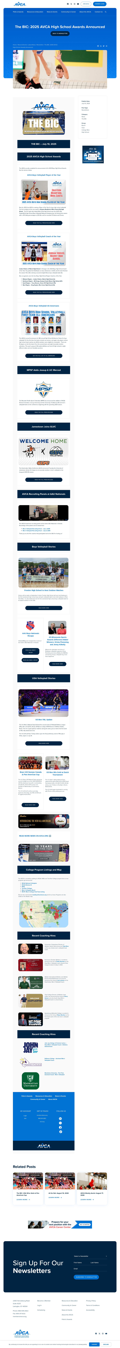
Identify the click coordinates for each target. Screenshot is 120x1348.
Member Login (99, 4)
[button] (105, 12)
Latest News (31, 45)
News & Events (52, 12)
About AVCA (52, 1099)
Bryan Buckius (61, 1015)
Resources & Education (35, 12)
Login (25, 1115)
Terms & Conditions (93, 1305)
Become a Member (44, 1301)
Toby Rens (66, 946)
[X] (60, 1123)
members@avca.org (42, 1115)
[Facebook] (60, 1127)
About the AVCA (85, 12)
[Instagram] (60, 1118)
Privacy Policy (91, 1301)
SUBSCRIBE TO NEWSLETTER (86, 1277)
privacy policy (83, 1344)
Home (15, 45)
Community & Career (68, 12)
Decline (106, 1344)
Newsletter (40, 45)
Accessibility (90, 1310)
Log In (39, 1305)
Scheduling (41, 1310)
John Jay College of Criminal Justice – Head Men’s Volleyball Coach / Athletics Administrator (56, 1044)
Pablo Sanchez (60, 961)
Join (25, 1118)
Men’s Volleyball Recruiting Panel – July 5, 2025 (36, 531)
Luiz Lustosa (60, 980)
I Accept (94, 1344)
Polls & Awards (18, 12)
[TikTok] (60, 1131)
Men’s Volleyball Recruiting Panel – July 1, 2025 (36, 529)
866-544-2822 (23, 1311)
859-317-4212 (20, 1313)
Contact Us (99, 12)
